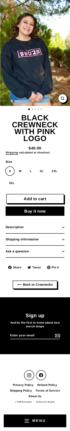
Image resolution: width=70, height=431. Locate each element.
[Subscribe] (57, 335)
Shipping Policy (21, 390)
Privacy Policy (23, 384)
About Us (34, 396)
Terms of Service (48, 390)
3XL (11, 183)
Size (9, 162)
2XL (54, 171)
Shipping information (22, 239)
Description (15, 227)
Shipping (12, 152)
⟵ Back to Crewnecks (35, 284)
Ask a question (17, 251)
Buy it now (35, 211)
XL (41, 171)
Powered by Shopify (45, 402)
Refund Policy (47, 384)
